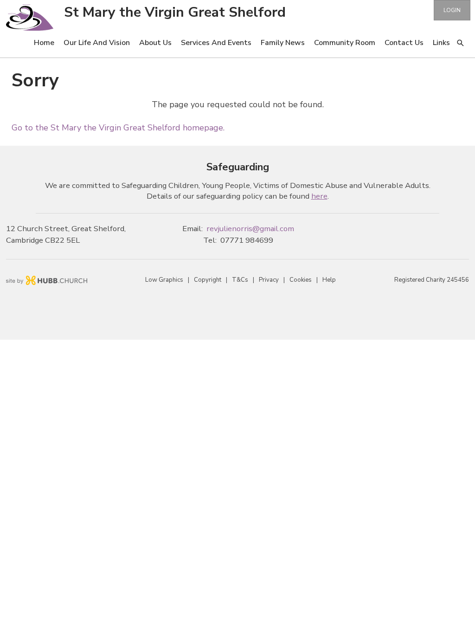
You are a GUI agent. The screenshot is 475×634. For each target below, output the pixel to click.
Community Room (344, 43)
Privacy (269, 280)
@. (250, 228)
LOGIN (452, 10)
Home (44, 43)
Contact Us (404, 43)
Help (329, 280)
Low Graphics (164, 280)
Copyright (207, 280)
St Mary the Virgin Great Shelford (175, 12)
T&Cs (240, 280)
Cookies (300, 280)
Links (441, 43)
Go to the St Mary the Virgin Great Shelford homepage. (118, 127)
